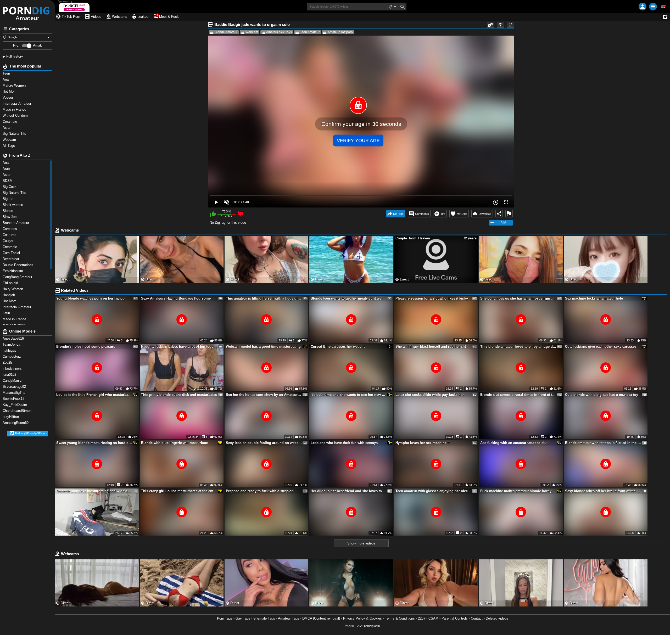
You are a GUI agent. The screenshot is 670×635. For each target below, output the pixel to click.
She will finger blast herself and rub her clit (430, 347)
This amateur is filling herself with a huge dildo (264, 298)
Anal (6, 79)
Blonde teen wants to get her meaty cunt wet (346, 298)
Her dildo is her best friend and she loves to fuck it (349, 491)
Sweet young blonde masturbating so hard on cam (94, 443)
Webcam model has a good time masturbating (263, 347)
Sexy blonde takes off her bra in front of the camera (603, 491)
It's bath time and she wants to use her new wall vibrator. (349, 395)
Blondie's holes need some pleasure (85, 347)
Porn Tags (224, 618)
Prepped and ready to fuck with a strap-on (260, 491)
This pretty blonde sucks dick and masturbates (179, 395)
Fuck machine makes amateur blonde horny (515, 491)
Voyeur (8, 97)
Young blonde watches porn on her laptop (90, 298)
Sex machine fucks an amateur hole (594, 298)
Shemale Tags (264, 618)
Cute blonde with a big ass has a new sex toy (601, 395)
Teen (7, 73)
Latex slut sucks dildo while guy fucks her (429, 395)
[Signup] (642, 6)
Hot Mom (10, 91)
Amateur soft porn (340, 32)
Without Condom (16, 115)
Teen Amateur (310, 32)
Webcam (10, 140)
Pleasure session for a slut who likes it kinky (431, 298)
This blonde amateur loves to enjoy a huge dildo (518, 347)
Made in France (15, 109)
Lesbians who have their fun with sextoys (344, 443)
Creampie (10, 121)
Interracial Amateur (17, 103)
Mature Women (15, 85)
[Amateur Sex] (27, 10)
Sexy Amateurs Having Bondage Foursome (176, 298)
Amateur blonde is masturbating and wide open (94, 491)
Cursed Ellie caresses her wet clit (338, 347)
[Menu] (653, 6)
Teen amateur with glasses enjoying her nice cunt (433, 491)
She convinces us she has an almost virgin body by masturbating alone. (518, 298)
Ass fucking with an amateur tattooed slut (514, 443)
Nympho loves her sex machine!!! (422, 443)
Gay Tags (243, 618)
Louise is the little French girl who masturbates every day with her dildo (94, 395)
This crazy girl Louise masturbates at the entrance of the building (179, 491)
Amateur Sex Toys (279, 32)
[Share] (499, 213)
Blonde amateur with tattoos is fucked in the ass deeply (603, 443)
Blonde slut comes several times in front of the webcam (518, 395)
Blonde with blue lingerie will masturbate (174, 443)
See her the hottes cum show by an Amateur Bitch (264, 395)
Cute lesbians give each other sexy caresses (600, 347)
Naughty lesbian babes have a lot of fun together (179, 347)
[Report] (509, 213)
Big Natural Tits (15, 134)
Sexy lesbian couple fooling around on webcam (264, 443)
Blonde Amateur (226, 32)
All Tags (9, 146)
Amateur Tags (288, 618)
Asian (7, 128)
